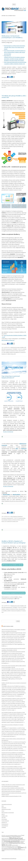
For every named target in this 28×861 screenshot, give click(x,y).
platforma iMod (4, 847)
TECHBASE (15, 82)
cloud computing (6, 836)
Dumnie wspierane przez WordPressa (9, 858)
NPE (3, 844)
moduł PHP (7, 843)
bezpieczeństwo (22, 518)
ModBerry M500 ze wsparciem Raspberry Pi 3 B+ (11, 796)
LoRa (4, 352)
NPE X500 (3, 82)
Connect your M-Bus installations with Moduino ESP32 (13, 788)
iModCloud (23, 448)
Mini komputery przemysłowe (8, 812)
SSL (12, 849)
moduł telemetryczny (14, 843)
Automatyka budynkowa (7, 804)
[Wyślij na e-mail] (14, 77)
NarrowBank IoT (16, 352)
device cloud (4, 838)
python (15, 847)
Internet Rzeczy (22, 84)
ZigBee (23, 85)
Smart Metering (5, 825)
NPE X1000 (8, 845)
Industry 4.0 (8, 84)
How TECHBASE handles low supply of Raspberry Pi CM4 (13, 712)
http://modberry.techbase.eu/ (8, 340)
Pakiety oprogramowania (16, 846)
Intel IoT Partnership (8, 431)
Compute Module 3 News (8, 626)
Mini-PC (3, 814)
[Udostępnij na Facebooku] (8, 77)
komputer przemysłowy (12, 841)
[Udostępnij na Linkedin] (12, 77)
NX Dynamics (4, 819)
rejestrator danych (16, 848)
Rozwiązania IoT (9, 82)
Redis (3, 848)
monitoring (22, 843)
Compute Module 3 (16, 836)
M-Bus (7, 842)
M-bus (3, 811)
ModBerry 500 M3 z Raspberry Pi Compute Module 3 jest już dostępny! (13, 542)
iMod (12, 516)
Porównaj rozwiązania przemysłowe (14, 593)
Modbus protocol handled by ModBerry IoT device (12, 766)
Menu (14, 4)
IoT (2, 85)
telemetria (20, 849)
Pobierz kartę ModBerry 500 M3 (13, 565)
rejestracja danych (7, 848)
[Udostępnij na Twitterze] (10, 77)
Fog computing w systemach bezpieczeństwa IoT (11, 377)
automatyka (8, 835)
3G (2, 835)
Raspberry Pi (19, 85)
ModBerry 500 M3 (6, 85)
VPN (24, 849)
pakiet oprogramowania (7, 846)
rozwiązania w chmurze (6, 849)
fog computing (4, 519)
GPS (8, 838)
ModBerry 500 (23, 80)
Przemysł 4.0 (13, 85)
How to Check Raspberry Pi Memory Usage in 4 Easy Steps (14, 698)
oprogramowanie (15, 845)
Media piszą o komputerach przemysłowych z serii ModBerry (12, 36)
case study (19, 835)
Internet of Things (14, 84)
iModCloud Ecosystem (15, 80)
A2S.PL (4, 835)
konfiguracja (22, 841)
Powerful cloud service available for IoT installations (12, 752)
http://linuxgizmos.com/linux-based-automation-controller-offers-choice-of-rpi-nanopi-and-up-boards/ (14, 47)
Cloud (22, 835)
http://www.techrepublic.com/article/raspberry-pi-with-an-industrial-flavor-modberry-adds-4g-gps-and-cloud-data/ (15, 52)
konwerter (3, 842)
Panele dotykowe (5, 820)
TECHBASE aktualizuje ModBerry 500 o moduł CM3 (14, 96)
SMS (11, 849)
